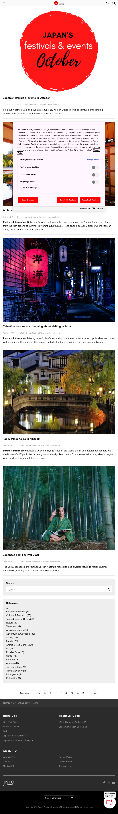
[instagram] (108, 783)
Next (95, 693)
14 (66, 693)
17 (83, 693)
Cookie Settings (30, 187)
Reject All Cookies (68, 200)
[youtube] (113, 783)
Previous (24, 693)
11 (50, 693)
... (34, 693)
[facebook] (104, 783)
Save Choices (28, 200)
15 (72, 693)
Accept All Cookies (90, 200)
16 (77, 693)
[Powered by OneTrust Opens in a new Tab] (92, 209)
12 (56, 693)
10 (44, 693)
